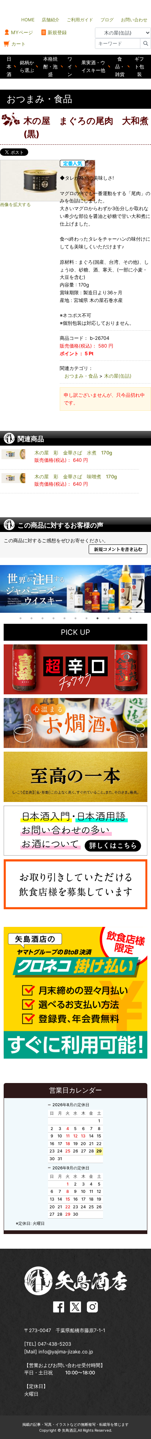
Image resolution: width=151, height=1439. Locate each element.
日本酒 (9, 66)
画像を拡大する (15, 204)
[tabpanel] (75, 589)
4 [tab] (53, 618)
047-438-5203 (54, 1344)
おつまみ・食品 (81, 376)
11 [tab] (130, 618)
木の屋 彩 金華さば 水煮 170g (73, 453)
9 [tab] (108, 618)
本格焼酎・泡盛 (50, 66)
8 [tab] (97, 618)
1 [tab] (20, 618)
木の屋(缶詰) (118, 376)
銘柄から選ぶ (27, 66)
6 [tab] (75, 618)
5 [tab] (64, 618)
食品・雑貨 (120, 66)
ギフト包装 (139, 66)
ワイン (69, 66)
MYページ (22, 32)
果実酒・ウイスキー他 (93, 66)
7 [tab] (86, 618)
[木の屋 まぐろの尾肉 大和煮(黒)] (47, 180)
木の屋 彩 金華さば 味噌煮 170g (75, 476)
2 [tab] (31, 618)
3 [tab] (42, 618)
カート (18, 44)
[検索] (145, 43)
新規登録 (57, 32)
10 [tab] (119, 618)
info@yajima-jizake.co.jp (65, 1352)
